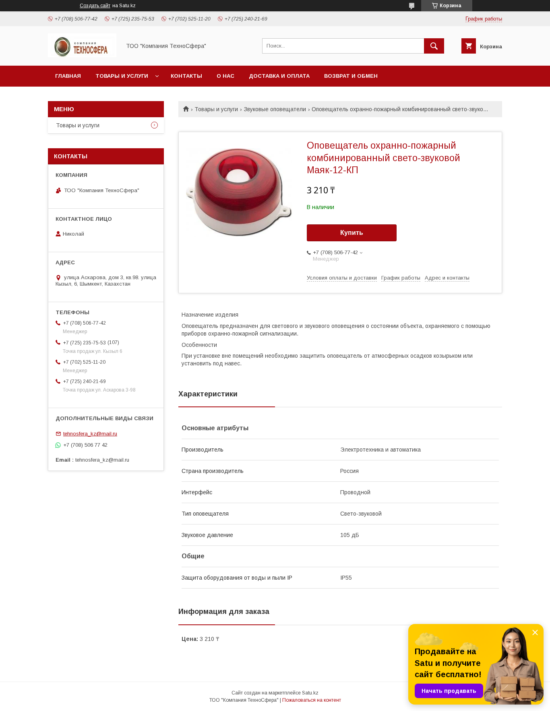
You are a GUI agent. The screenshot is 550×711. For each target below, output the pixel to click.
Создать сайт (95, 5)
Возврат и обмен (351, 76)
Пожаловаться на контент (311, 700)
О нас (225, 76)
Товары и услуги (121, 76)
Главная (68, 76)
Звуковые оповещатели (275, 109)
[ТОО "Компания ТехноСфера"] (82, 55)
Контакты (186, 76)
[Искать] (434, 46)
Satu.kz (310, 693)
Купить (351, 232)
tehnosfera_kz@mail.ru (90, 434)
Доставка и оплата (279, 76)
